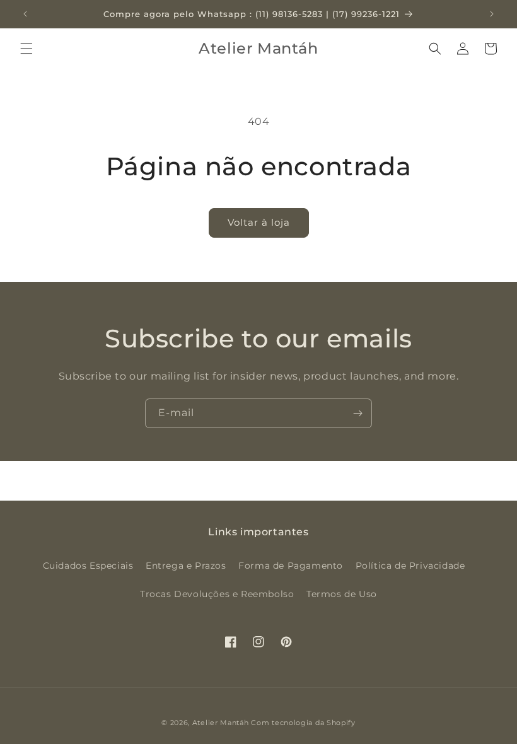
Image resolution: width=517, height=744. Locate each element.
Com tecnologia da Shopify (303, 722)
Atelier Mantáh (220, 722)
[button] (26, 48)
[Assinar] (357, 413)
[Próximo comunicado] (492, 14)
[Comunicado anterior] (25, 14)
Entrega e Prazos (186, 565)
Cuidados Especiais (88, 565)
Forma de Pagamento (290, 565)
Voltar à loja (259, 222)
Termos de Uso (341, 594)
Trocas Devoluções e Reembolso (217, 594)
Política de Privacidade (410, 565)
